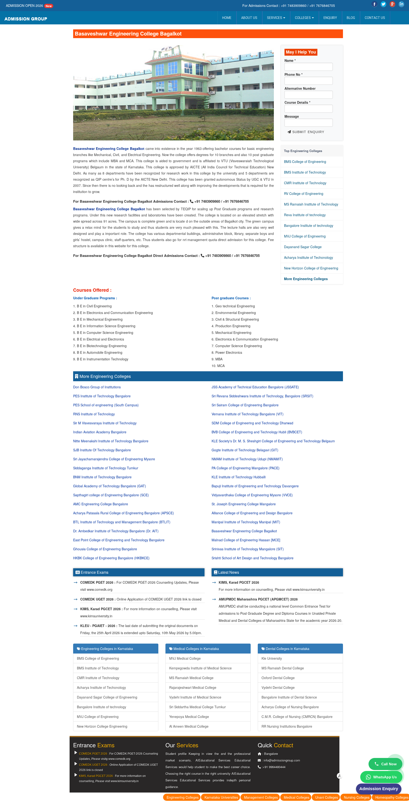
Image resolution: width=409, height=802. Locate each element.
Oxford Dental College (278, 677)
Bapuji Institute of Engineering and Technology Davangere (255, 486)
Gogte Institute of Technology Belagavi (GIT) (245, 450)
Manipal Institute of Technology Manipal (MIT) (246, 522)
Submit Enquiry (308, 132)
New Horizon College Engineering (102, 726)
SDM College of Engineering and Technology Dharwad (252, 423)
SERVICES (274, 18)
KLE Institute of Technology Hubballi (239, 477)
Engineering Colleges (183, 797)
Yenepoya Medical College (189, 716)
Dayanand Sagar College (303, 246)
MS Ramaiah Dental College (283, 668)
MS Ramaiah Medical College (191, 677)
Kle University (272, 658)
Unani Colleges (326, 797)
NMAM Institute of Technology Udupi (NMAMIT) (247, 459)
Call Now (389, 764)
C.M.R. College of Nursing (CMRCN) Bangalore (297, 716)
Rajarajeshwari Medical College (192, 687)
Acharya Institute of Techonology (308, 257)
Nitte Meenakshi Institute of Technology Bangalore (110, 441)
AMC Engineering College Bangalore (100, 504)
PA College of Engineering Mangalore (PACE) (246, 468)
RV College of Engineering (303, 193)
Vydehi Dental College (278, 687)
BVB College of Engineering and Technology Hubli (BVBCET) (257, 432)
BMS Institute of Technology (305, 172)
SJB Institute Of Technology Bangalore (102, 450)
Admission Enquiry (378, 788)
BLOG (351, 18)
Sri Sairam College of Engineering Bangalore (245, 405)
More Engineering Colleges (306, 278)
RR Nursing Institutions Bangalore (287, 726)
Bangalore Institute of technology (308, 225)
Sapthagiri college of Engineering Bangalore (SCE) (111, 495)
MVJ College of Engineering (305, 236)
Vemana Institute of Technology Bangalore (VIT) (248, 414)
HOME (226, 18)
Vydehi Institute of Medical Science (195, 697)
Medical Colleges (296, 797)
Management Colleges (261, 797)
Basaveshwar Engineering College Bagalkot (108, 148)
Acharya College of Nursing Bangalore (290, 706)
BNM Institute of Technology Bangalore (102, 477)
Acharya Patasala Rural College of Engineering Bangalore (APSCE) (123, 513)
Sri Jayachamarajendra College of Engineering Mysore (114, 459)
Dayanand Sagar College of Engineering (107, 697)
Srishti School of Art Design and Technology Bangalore (252, 558)
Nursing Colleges (356, 797)
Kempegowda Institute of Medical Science (200, 668)
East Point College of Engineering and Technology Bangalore (118, 540)
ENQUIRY (330, 18)
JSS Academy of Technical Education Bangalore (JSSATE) (255, 387)
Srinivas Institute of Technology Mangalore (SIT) (248, 549)
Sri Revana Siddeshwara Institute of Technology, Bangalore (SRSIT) (262, 396)
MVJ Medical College (185, 658)
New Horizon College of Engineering (311, 268)
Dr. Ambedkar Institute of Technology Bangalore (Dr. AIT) (116, 531)
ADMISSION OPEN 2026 (24, 5)
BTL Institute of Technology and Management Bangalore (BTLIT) (121, 522)
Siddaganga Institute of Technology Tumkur (105, 468)
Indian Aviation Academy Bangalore (99, 432)
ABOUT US (249, 18)
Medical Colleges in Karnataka (196, 648)
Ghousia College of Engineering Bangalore (105, 549)
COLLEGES (303, 18)
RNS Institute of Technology (94, 414)
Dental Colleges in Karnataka (287, 648)
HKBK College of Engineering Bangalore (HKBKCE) (111, 558)
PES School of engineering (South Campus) (106, 405)
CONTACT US (375, 18)
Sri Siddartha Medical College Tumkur (197, 706)
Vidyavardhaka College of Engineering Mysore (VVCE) (252, 495)
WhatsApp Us (385, 777)
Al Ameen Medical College (189, 726)
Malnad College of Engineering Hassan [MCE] (246, 540)
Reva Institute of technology (305, 214)
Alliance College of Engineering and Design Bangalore (252, 513)
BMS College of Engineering (305, 161)
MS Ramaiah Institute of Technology (311, 204)
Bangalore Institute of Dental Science (289, 697)
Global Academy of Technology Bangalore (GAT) (109, 486)
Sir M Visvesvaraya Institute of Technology (105, 423)
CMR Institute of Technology (305, 182)
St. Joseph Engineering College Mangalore (244, 504)
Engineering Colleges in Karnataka (106, 648)
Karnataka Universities (221, 797)
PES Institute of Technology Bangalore (102, 396)
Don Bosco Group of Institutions (97, 387)
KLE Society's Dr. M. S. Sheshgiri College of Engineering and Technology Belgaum (273, 441)
